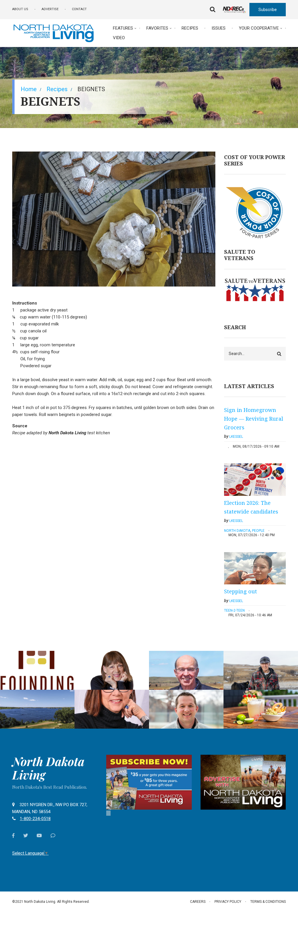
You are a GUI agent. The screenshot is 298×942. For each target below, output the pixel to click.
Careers (197, 902)
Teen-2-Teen (234, 610)
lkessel (236, 437)
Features (123, 28)
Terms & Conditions (268, 902)
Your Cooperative (259, 28)
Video (119, 37)
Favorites (157, 28)
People (258, 531)
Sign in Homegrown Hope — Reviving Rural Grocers (253, 418)
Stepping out (240, 591)
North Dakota (237, 531)
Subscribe (267, 9)
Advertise (50, 9)
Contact (79, 9)
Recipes (190, 28)
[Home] (53, 32)
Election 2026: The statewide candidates (251, 507)
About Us (20, 9)
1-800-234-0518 (35, 818)
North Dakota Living (48, 768)
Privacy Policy (227, 902)
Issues (219, 28)
